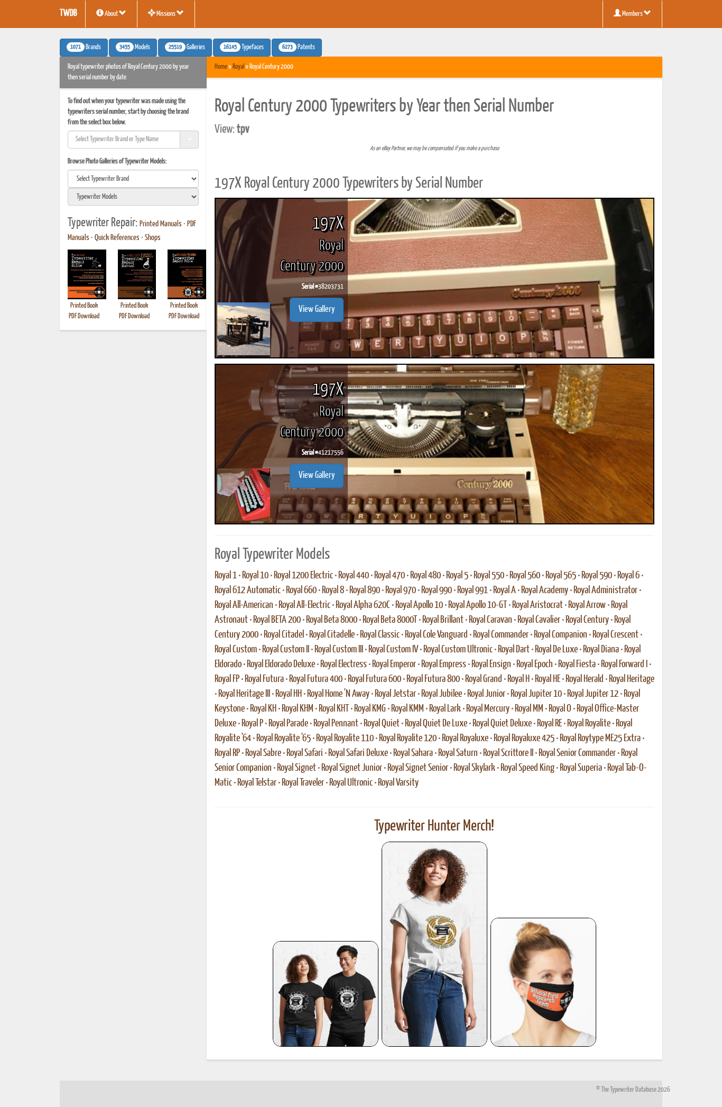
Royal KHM (297, 709)
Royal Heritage (631, 679)
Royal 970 (400, 590)
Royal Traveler (303, 783)
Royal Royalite (588, 723)
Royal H (518, 679)
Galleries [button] (187, 47)
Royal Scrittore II (508, 753)
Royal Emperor (394, 664)
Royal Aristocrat (537, 605)
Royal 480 (425, 575)
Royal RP (227, 753)
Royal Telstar (256, 783)
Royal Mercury (488, 709)
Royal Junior (486, 694)
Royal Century (587, 620)
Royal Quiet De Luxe (436, 723)
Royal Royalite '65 (283, 738)
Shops (153, 238)
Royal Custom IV (393, 649)
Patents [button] (298, 47)
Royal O (560, 709)
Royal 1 (226, 575)
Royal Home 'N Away (338, 694)
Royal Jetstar (395, 694)
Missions (166, 14)
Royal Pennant (335, 723)
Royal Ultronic (351, 783)
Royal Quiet (382, 723)
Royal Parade (288, 723)
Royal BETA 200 (277, 620)
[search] (133, 179)
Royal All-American (244, 605)
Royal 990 (436, 590)
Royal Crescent (615, 635)
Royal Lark (445, 709)
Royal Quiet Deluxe (502, 723)
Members (632, 14)
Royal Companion (560, 635)
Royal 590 (596, 575)
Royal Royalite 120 (408, 738)
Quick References (117, 238)
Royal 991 (472, 590)
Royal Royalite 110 (345, 738)
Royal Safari (304, 753)
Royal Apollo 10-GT (477, 605)
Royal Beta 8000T (390, 620)
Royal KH (263, 709)
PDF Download (84, 316)
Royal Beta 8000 (331, 620)
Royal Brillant (443, 620)
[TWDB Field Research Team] (543, 982)
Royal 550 (489, 575)
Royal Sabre (263, 753)
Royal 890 (364, 590)
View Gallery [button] (317, 309)
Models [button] (134, 47)
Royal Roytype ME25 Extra (600, 738)
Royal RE (549, 723)
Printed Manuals (161, 224)
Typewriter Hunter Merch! (434, 826)
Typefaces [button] (244, 47)
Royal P (252, 723)
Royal (238, 66)
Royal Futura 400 (316, 679)
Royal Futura (264, 679)
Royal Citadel (284, 635)
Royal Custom (236, 649)
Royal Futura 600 (374, 679)
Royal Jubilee (441, 694)
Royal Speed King (527, 768)
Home (221, 66)
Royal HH (288, 694)
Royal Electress (343, 664)
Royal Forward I (624, 664)
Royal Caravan (490, 620)
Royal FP (227, 679)
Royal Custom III (338, 649)
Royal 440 (353, 575)
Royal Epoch (534, 664)
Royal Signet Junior (351, 768)
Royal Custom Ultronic (458, 649)
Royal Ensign (491, 664)
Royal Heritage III (244, 694)
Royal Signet (296, 768)
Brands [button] (85, 47)
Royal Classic (380, 635)
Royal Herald (585, 679)
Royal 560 (525, 575)
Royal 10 (255, 575)
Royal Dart (514, 649)
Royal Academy (544, 590)
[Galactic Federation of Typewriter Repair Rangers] (434, 944)
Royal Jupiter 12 (592, 694)
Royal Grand (483, 679)
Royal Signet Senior (417, 768)
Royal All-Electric (304, 605)
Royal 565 (560, 575)
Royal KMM (407, 709)
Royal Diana (601, 649)
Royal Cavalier (538, 620)
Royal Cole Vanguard (436, 635)
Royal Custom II (285, 649)
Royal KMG (370, 709)
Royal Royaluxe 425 (524, 738)
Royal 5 (457, 575)
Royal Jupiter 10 (536, 694)
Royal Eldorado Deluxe (281, 664)
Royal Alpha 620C (363, 605)
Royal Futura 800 (433, 679)
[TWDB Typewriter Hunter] (325, 993)
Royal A (504, 590)
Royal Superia (581, 768)
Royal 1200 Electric (303, 575)
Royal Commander (501, 635)
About (111, 14)
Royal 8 (333, 590)
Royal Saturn (458, 753)
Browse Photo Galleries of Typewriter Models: (117, 161)
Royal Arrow (587, 605)
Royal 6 (628, 575)
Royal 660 (301, 590)
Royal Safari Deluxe (358, 753)
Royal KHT (334, 709)
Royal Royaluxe (465, 738)
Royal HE (547, 679)
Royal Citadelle (332, 635)
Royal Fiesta (577, 664)
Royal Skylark (474, 768)
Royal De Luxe (556, 649)
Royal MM (529, 709)
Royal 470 (389, 575)
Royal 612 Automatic (248, 590)
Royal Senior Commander (577, 753)
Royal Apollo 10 (419, 605)
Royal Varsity (398, 783)
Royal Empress (443, 664)
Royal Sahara (413, 753)
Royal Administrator (605, 590)
